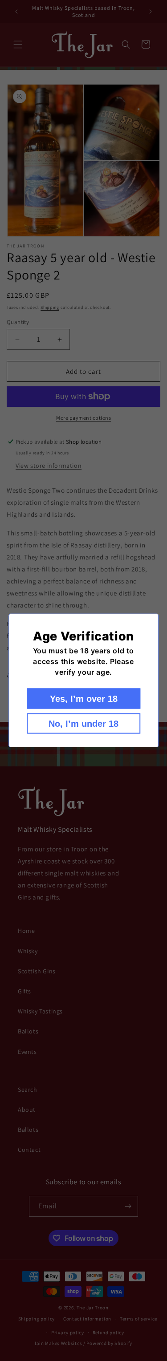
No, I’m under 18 (83, 724)
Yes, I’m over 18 (84, 699)
